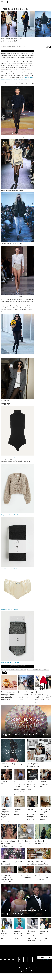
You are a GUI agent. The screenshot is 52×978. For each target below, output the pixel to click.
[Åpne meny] (2, 2)
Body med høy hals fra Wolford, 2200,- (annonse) (12, 457)
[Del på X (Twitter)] (49, 47)
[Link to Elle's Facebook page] (5, 959)
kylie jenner (23, 669)
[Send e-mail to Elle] (13, 959)
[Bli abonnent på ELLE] (44, 959)
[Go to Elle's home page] (26, 959)
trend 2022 (46, 669)
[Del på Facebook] (47, 47)
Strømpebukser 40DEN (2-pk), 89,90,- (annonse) (12, 568)
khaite (28, 669)
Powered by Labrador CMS (26, 976)
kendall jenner (4, 669)
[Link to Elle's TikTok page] (9, 959)
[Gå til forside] (7, 2)
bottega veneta (38, 669)
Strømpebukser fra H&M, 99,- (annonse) (10, 662)
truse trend (11, 669)
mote (33, 669)
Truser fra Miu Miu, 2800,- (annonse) (9, 609)
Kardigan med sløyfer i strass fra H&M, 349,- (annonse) (13, 514)
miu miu (17, 669)
